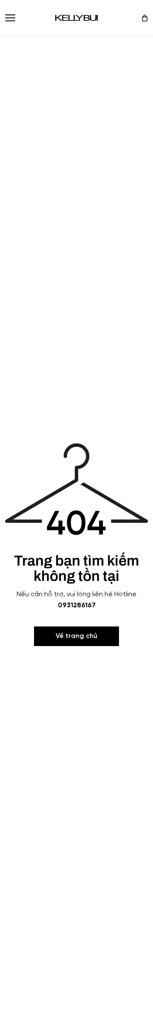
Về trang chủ (76, 636)
